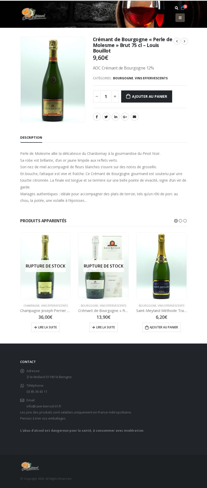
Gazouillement (106, 117)
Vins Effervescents (151, 78)
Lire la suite (47, 327)
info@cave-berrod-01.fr (44, 406)
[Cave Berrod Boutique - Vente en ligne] (34, 14)
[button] (176, 221)
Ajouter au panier (149, 96)
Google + (125, 117)
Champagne (31, 305)
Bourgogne (123, 78)
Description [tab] (31, 137)
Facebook (97, 117)
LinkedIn (116, 117)
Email (135, 117)
